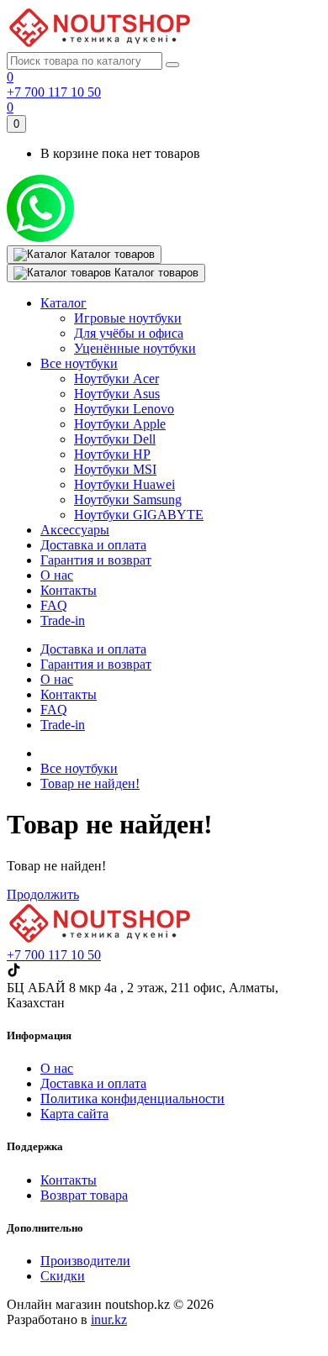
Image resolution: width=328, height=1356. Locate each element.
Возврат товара (84, 1195)
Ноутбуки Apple (120, 424)
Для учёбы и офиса (128, 333)
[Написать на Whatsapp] (40, 237)
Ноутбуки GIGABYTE (139, 514)
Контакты (68, 694)
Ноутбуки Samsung (128, 499)
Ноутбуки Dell (115, 439)
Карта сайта (74, 1113)
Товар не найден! (90, 783)
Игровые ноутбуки (128, 318)
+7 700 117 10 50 (54, 92)
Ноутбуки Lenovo (124, 409)
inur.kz (109, 1319)
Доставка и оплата (93, 649)
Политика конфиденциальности (132, 1098)
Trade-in (62, 724)
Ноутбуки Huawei (124, 484)
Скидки (62, 1276)
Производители (85, 1261)
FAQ (53, 709)
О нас (56, 679)
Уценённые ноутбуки (135, 348)
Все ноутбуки (79, 768)
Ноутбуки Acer (116, 378)
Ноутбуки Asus (117, 393)
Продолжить (43, 894)
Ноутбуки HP (112, 454)
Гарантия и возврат (95, 664)
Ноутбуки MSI (115, 469)
